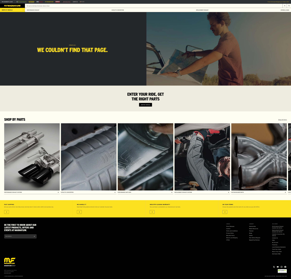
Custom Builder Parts (237, 192)
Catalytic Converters (67, 192)
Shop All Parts (282, 119)
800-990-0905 (7, 272)
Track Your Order (276, 249)
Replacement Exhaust (202, 10)
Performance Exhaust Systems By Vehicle (277, 227)
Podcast (251, 231)
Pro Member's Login (7, 1)
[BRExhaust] (39, 2)
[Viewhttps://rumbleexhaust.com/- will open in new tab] (57, 2)
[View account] (285, 6)
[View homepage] (12, 6)
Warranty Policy (230, 235)
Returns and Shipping (232, 237)
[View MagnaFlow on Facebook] (285, 266)
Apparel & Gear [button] (285, 10)
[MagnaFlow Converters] (31, 2)
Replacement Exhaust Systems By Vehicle (277, 231)
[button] (289, 6)
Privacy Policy (230, 233)
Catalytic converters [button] (118, 10)
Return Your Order (277, 251)
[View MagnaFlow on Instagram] (281, 266)
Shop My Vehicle (145, 104)
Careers (228, 228)
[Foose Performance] (82, 1)
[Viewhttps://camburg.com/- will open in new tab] (66, 1)
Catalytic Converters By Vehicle (278, 234)
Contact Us (275, 238)
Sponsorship (252, 226)
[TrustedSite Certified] (282, 271)
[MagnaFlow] (49, 2)
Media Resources (253, 228)
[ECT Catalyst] (21, 1)
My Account (275, 242)
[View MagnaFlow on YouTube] (277, 266)
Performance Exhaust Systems (13, 192)
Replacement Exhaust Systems (183, 192)
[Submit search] (27, 6)
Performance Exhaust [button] (33, 10)
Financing (274, 244)
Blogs (250, 233)
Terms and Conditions (232, 231)
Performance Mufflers (124, 192)
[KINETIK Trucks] (75, 2)
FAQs (273, 240)
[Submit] (34, 236)
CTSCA (228, 240)
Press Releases (230, 226)
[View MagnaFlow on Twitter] (273, 266)
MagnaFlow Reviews (254, 240)
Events (251, 235)
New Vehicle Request (254, 237)
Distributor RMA (276, 253)
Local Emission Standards (279, 247)
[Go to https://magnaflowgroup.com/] (10, 262)
